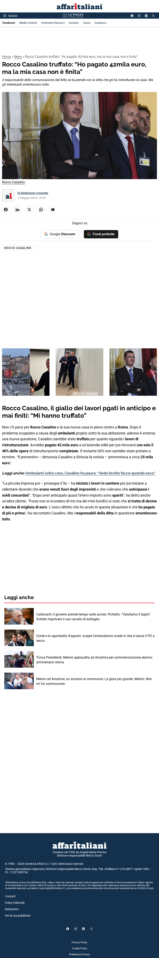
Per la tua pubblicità (17, 915)
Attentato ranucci (53, 22)
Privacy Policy (79, 942)
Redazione (11, 909)
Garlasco (100, 22)
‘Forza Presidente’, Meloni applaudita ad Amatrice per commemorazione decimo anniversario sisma (94, 659)
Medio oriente (28, 22)
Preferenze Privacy (79, 954)
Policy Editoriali (14, 902)
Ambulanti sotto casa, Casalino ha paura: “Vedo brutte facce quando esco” (90, 473)
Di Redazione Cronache (33, 193)
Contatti (10, 896)
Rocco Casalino (17, 248)
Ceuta (86, 22)
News (18, 57)
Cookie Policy (79, 948)
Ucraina (74, 22)
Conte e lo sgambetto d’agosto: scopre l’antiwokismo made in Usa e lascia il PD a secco (95, 638)
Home (6, 57)
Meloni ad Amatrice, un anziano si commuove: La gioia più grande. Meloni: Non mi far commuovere (94, 681)
